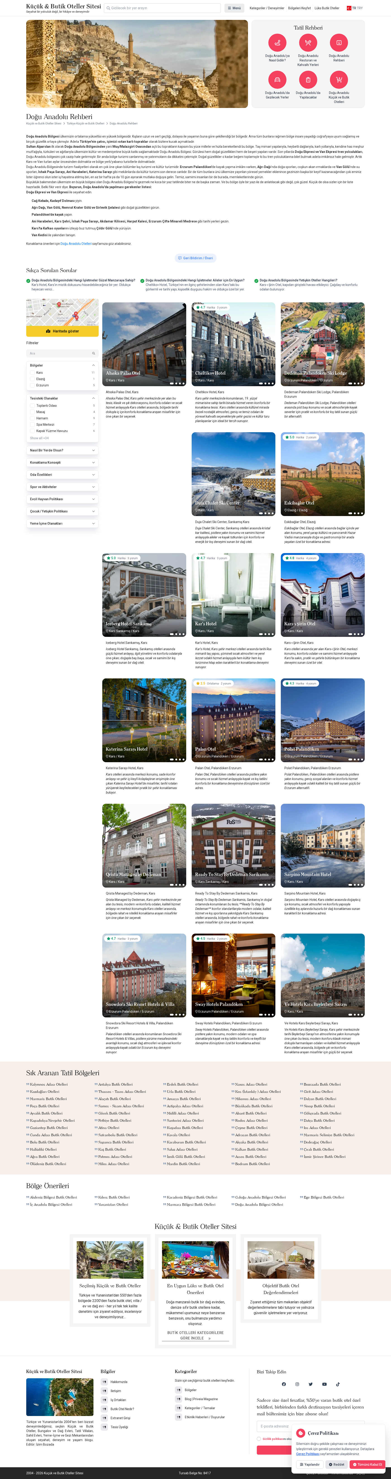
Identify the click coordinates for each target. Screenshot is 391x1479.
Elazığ (292, 510)
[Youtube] (324, 1384)
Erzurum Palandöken (303, 380)
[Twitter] (311, 1384)
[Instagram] (297, 1384)
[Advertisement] (144, 460)
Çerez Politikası (307, 1454)
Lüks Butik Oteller (327, 8)
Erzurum (326, 380)
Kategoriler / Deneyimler (267, 8)
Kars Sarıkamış (119, 631)
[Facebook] (284, 1384)
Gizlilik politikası (273, 1439)
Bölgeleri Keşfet (299, 8)
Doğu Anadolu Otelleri (76, 243)
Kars (112, 380)
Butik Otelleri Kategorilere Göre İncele (195, 1335)
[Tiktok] (338, 1384)
